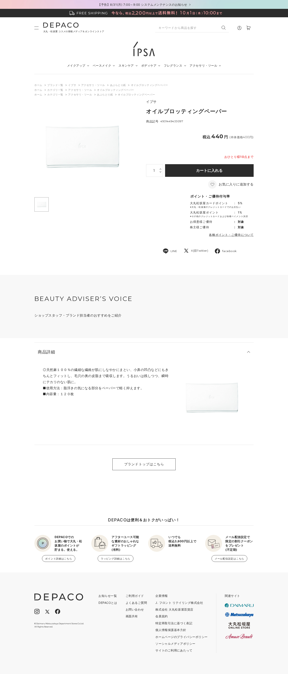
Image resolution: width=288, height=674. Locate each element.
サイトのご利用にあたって (173, 650)
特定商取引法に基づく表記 (173, 623)
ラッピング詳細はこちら (115, 558)
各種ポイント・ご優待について (231, 234)
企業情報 (161, 595)
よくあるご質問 (136, 602)
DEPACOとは (107, 602)
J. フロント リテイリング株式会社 (179, 602)
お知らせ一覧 (107, 595)
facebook (229, 251)
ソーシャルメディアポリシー (175, 643)
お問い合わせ (135, 609)
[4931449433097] (41, 204)
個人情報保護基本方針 (170, 630)
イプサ (151, 102)
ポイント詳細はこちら (58, 558)
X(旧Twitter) (199, 250)
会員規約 (161, 616)
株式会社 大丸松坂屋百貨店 (174, 609)
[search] (225, 27)
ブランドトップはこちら (144, 464)
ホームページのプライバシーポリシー (181, 637)
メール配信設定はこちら (229, 558)
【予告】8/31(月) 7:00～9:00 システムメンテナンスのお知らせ (142, 4)
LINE (174, 251)
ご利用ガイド (135, 595)
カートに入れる (209, 170)
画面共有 (132, 616)
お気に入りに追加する (236, 184)
